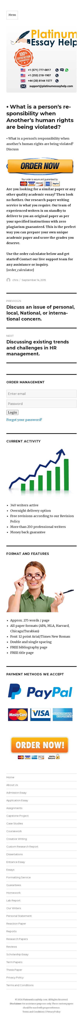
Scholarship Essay (17, 954)
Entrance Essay (15, 861)
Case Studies (14, 823)
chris (15, 279)
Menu (12, 15)
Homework (13, 892)
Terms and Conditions (19, 985)
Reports (11, 931)
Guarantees (13, 885)
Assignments (14, 808)
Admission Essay (16, 792)
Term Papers (14, 962)
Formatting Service (18, 877)
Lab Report (13, 900)
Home (10, 777)
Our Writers (13, 908)
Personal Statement (19, 915)
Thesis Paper (14, 969)
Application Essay (17, 800)
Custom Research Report (22, 846)
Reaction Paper (16, 923)
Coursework (14, 831)
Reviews (11, 946)
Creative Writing (16, 838)
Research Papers (17, 938)
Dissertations (14, 854)
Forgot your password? (24, 420)
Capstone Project (17, 815)
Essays (10, 869)
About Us (12, 784)
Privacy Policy (15, 977)
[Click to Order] (41, 171)
